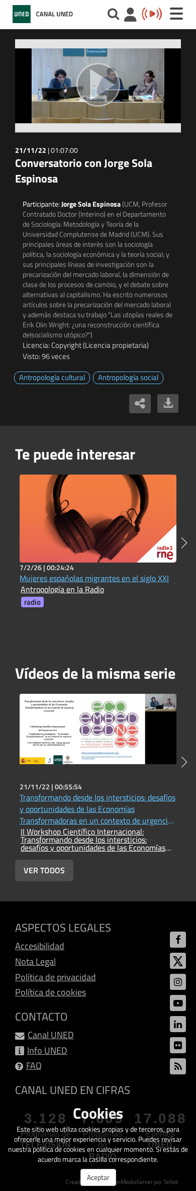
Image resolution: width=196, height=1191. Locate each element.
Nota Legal (35, 961)
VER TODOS (44, 870)
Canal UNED (51, 1035)
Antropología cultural (52, 377)
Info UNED (47, 1050)
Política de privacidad (55, 977)
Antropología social (128, 377)
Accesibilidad (39, 946)
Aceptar (98, 1177)
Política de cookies (50, 992)
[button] (184, 543)
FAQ (34, 1065)
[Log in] (130, 16)
